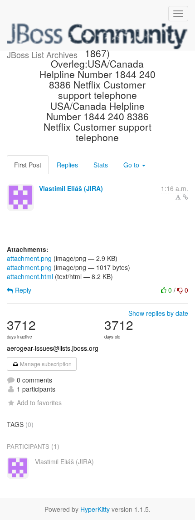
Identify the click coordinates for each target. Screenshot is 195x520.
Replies (67, 164)
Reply (22, 289)
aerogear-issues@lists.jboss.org (52, 348)
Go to (132, 164)
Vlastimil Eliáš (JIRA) (71, 188)
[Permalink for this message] (185, 197)
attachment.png (29, 258)
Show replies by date (158, 313)
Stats (100, 164)
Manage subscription (45, 364)
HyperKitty (95, 509)
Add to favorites (39, 402)
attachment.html (30, 276)
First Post (27, 164)
